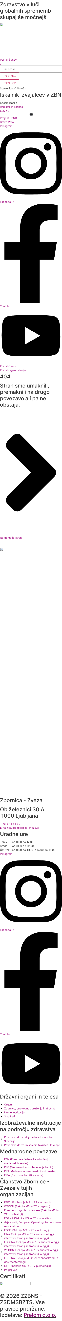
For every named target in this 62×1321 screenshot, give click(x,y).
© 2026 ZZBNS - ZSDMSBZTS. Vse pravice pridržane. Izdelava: (28, 1305)
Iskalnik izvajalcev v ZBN (30, 95)
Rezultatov (9, 76)
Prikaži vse (9, 83)
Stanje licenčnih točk (13, 88)
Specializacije (8, 102)
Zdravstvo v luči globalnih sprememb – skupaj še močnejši (27, 10)
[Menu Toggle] (31, 114)
